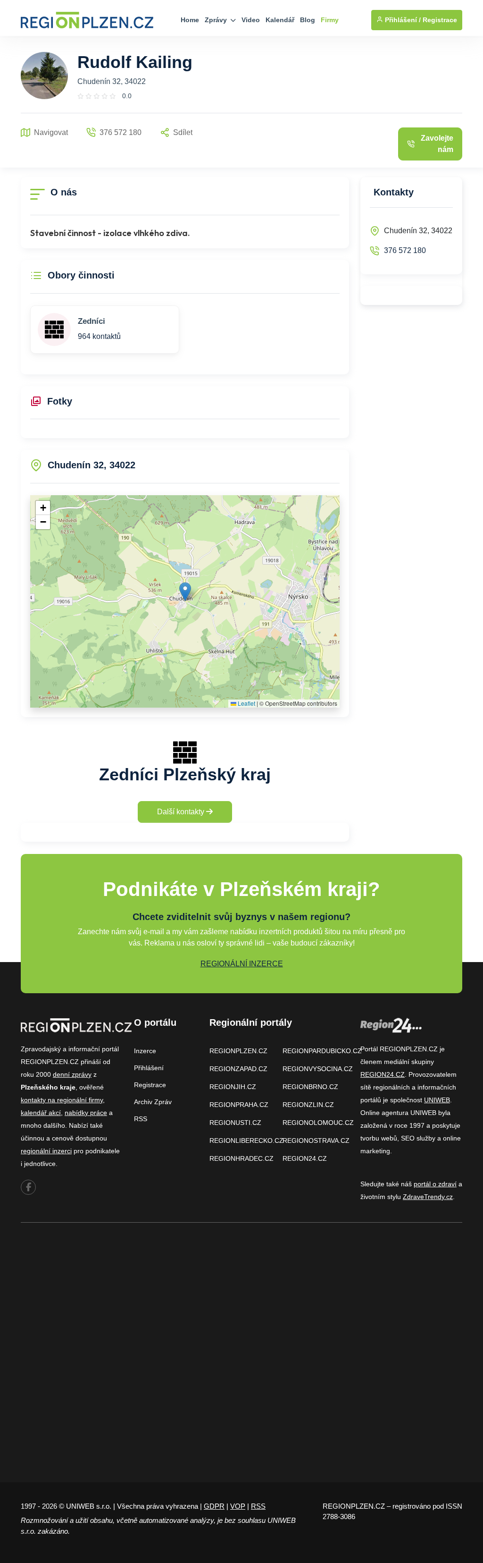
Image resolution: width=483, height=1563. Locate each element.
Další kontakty (181, 812)
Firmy (330, 20)
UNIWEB (437, 1100)
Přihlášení (149, 1068)
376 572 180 (405, 250)
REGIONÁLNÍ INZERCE (241, 964)
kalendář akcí (41, 1112)
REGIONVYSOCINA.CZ (318, 1069)
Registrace (440, 20)
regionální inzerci (46, 1151)
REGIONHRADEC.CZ (241, 1158)
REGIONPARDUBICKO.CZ (322, 1051)
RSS (140, 1119)
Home (190, 20)
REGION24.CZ (305, 1158)
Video (251, 20)
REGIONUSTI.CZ (235, 1122)
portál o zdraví (435, 1184)
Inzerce (145, 1051)
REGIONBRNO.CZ (310, 1086)
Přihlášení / (402, 20)
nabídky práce (86, 1112)
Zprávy (217, 20)
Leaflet (245, 703)
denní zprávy (72, 1074)
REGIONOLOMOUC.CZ (318, 1122)
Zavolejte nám (437, 143)
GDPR (214, 1506)
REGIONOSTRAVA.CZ (316, 1140)
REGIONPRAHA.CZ (238, 1104)
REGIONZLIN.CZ (308, 1104)
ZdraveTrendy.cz (428, 1196)
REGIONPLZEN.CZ (238, 1051)
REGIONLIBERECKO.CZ (246, 1140)
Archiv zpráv (153, 1102)
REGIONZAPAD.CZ (238, 1069)
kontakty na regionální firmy (62, 1100)
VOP (237, 1506)
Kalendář (280, 20)
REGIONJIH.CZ (232, 1086)
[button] (185, 591)
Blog (307, 20)
